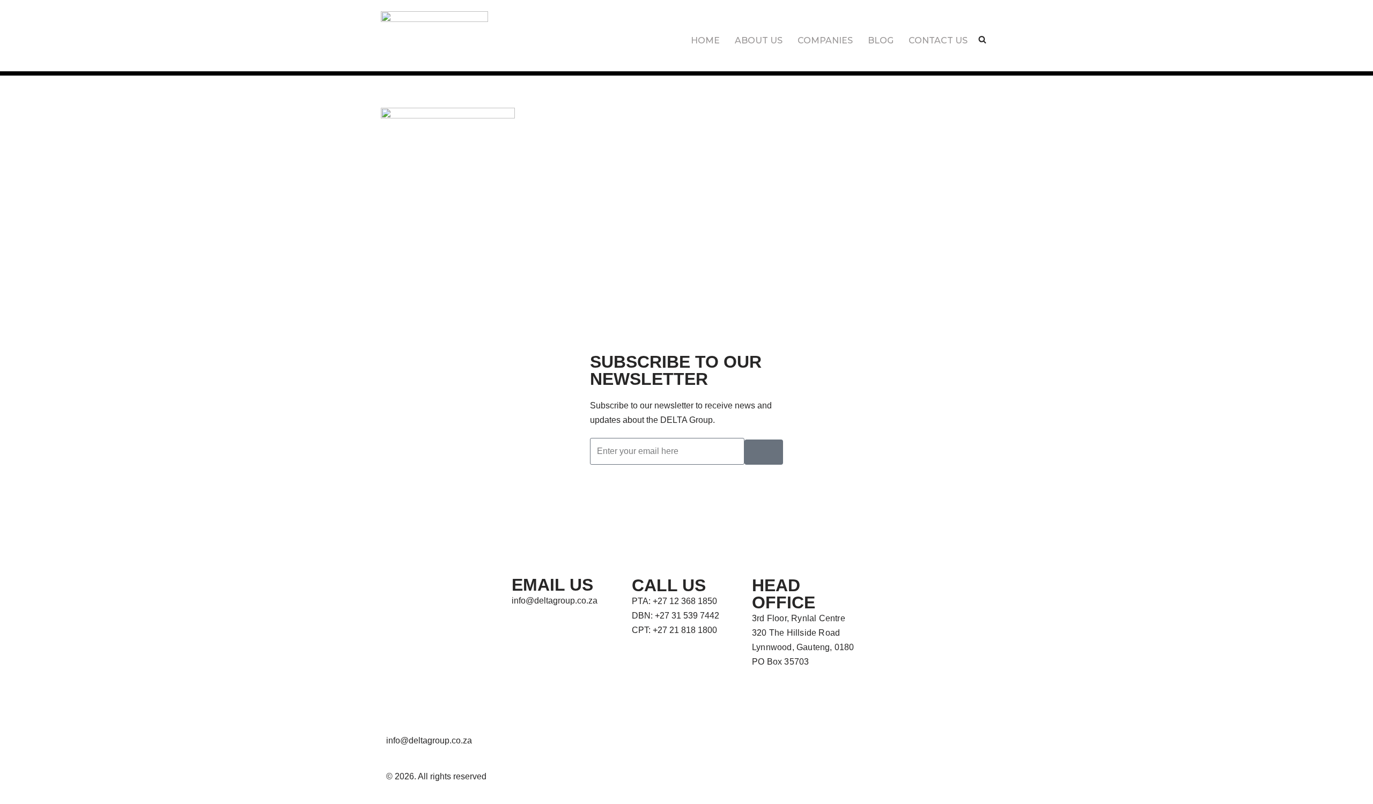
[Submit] (763, 452)
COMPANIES (825, 40)
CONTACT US (938, 40)
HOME (705, 40)
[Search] (982, 39)
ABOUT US (759, 40)
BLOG (881, 40)
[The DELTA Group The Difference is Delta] (434, 30)
